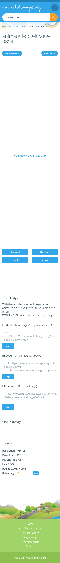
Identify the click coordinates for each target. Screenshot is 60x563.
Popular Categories (30, 528)
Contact (30, 546)
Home (5, 26)
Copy (8, 345)
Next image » (49, 53)
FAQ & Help (30, 537)
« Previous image (12, 53)
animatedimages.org (21, 7)
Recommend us (30, 542)
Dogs (16, 26)
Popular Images (30, 533)
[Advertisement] (30, 94)
